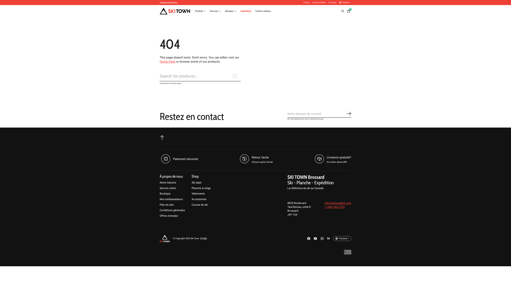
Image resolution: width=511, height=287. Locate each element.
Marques (229, 11)
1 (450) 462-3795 (335, 207)
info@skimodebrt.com (338, 203)
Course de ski (200, 205)
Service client (168, 188)
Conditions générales (172, 210)
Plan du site (167, 205)
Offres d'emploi (169, 216)
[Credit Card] (347, 253)
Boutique (165, 194)
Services (214, 11)
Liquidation (245, 11)
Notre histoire (168, 183)
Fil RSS (203, 238)
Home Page (167, 62)
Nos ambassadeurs (171, 199)
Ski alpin (197, 183)
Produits (199, 11)
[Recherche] (342, 11)
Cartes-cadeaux (263, 11)
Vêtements (198, 194)
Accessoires (199, 199)
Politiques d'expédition (169, 2)
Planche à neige (201, 188)
